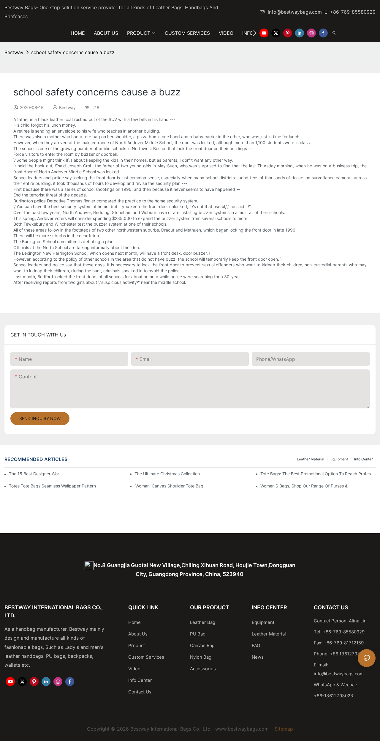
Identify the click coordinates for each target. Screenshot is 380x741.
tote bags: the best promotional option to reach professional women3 (318, 473)
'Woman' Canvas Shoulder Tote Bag (168, 485)
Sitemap (283, 729)
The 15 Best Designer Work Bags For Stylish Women (36, 473)
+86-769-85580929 (353, 12)
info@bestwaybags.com (295, 12)
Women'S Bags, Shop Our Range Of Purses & (304, 485)
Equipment (339, 459)
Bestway (13, 52)
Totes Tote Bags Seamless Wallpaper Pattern (52, 485)
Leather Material (310, 459)
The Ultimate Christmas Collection (167, 473)
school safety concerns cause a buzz (73, 52)
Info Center (363, 459)
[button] (254, 33)
